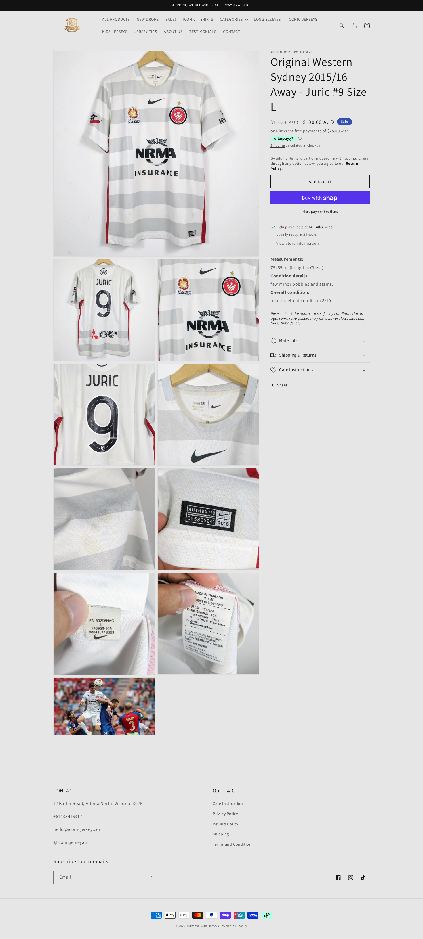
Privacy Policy (225, 813)
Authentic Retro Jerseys (203, 926)
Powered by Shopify (233, 926)
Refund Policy (225, 824)
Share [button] (282, 385)
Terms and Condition (232, 844)
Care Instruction (228, 803)
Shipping (277, 145)
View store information (297, 243)
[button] (233, 19)
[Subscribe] (150, 877)
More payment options (320, 212)
